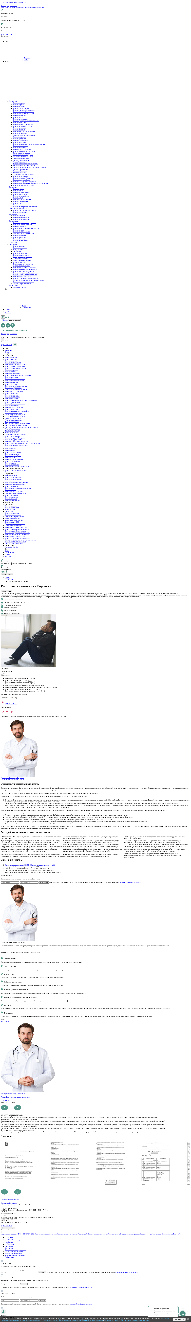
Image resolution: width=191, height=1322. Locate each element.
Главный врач (26, 307)
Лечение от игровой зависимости (24, 185)
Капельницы (13, 242)
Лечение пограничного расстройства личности (29, 144)
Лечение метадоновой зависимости (25, 275)
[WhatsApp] (3, 713)
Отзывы (7, 309)
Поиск (5, 320)
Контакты (8, 313)
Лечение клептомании (20, 140)
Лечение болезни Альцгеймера (23, 112)
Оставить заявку (7, 591)
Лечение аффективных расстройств (25, 151)
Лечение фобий (18, 190)
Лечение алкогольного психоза (23, 282)
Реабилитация (13, 285)
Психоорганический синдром (23, 156)
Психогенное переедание (21, 153)
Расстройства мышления (21, 160)
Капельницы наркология (13, 1253)
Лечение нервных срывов (21, 219)
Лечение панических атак (21, 192)
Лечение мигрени (19, 215)
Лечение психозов (19, 130)
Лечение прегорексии (20, 241)
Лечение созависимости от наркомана (25, 278)
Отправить (42, 1272)
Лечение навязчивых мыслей (23, 224)
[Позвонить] (3, 704)
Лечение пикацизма (19, 237)
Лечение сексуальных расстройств (24, 210)
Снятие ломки (17, 251)
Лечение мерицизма (19, 235)
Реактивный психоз (19, 173)
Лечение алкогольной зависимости (25, 267)
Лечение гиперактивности (22, 199)
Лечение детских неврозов (14, 391)
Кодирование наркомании (21, 266)
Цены (7, 311)
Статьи (26, 60)
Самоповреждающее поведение (23, 174)
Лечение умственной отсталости (24, 110)
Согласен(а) (179, 1319)
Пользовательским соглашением (70, 1320)
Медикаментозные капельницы (15, 1255)
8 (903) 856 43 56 (6, 34)
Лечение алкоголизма (20, 248)
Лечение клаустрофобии (21, 196)
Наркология (13, 244)
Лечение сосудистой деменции (23, 113)
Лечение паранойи (19, 106)
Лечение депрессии (19, 137)
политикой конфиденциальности (129, 882)
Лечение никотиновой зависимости (25, 269)
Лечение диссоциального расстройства (26, 121)
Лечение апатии (18, 230)
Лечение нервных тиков (21, 217)
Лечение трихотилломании (22, 149)
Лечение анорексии (19, 115)
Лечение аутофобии (19, 139)
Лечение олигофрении (20, 176)
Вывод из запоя (18, 249)
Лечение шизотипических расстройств (26, 228)
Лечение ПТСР (18, 198)
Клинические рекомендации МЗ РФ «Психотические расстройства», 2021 (30, 865)
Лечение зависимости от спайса (23, 276)
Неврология (13, 214)
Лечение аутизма (18, 189)
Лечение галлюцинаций (21, 108)
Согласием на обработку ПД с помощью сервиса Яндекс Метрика (126, 1320)
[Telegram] (7, 713)
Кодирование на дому (20, 258)
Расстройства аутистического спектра (25, 164)
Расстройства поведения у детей (24, 165)
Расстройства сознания (20, 169)
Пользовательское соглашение (67, 1234)
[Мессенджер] (12, 713)
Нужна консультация (8, 1228)
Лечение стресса (18, 203)
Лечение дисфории (19, 128)
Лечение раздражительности (22, 126)
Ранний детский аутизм (21, 158)
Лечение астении (18, 117)
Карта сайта (177, 1234)
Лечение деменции (19, 122)
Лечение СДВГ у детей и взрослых (24, 181)
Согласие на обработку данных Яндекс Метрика (156, 1234)
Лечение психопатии (20, 147)
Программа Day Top (19, 287)
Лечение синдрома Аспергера (23, 178)
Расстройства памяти (20, 162)
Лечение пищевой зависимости (23, 271)
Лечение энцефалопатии (21, 133)
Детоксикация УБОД (20, 262)
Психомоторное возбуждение (23, 155)
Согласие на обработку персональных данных (124, 1234)
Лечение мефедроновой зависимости (25, 273)
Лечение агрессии (19, 105)
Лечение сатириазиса (20, 212)
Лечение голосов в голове (21, 232)
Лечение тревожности (20, 201)
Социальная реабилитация (22, 284)
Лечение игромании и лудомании (24, 223)
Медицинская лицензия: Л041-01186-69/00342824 (17, 1234)
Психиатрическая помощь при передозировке (28, 280)
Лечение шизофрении (20, 119)
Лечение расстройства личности (24, 131)
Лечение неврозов (19, 103)
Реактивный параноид (20, 171)
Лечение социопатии (20, 205)
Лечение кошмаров (19, 226)
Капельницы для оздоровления (15, 1250)
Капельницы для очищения (14, 1251)
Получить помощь (14, 320)
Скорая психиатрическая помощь (24, 135)
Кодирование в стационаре (22, 260)
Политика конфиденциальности (46, 1234)
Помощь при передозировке (22, 257)
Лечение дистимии (19, 142)
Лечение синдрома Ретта (21, 180)
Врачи (24, 306)
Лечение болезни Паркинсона (23, 124)
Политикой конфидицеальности (92, 1320)
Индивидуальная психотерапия (23, 233)
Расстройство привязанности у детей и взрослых (29, 167)
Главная (7, 578)
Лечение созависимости (21, 255)
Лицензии (27, 58)
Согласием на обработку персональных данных (42, 1320)
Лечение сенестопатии (20, 146)
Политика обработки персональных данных (93, 1234)
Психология (13, 187)
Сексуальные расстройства (18, 208)
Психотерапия (13, 221)
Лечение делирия (18, 246)
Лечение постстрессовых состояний (25, 207)
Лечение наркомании (20, 253)
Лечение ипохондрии (20, 194)
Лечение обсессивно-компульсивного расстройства (30, 183)
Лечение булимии (19, 239)
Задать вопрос (43, 882)
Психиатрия (13, 101)
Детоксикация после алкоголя (23, 264)
